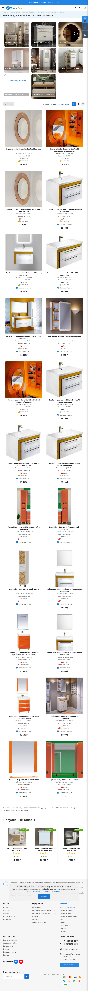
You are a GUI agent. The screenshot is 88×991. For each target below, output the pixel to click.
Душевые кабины (66, 910)
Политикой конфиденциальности (47, 891)
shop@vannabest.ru (70, 949)
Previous (79, 822)
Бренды (6, 955)
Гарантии (7, 907)
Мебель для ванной (67, 907)
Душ (61, 919)
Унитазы (63, 928)
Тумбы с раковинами (41, 42)
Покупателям (9, 936)
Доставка (6, 910)
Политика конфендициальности (43, 913)
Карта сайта (7, 919)
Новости (6, 949)
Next (83, 822)
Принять (44, 896)
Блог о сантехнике (10, 940)
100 (58, 104)
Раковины (63, 931)
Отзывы (34, 916)
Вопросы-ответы (9, 952)
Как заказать (8, 946)
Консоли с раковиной (14, 94)
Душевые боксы (66, 913)
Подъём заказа (9, 916)
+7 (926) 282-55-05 (70, 944)
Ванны (62, 922)
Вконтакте (16, 962)
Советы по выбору (10, 943)
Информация (37, 903)
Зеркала (63, 42)
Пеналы (35, 68)
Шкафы (8, 68)
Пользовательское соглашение (43, 910)
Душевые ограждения (68, 916)
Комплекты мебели (13, 42)
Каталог (63, 903)
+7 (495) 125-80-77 (70, 941)
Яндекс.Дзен (21, 962)
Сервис (6, 903)
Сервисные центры (38, 922)
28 (54, 104)
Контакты (35, 919)
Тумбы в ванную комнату (70, 68)
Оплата (6, 913)
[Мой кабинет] (80, 8)
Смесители (64, 925)
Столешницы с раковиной (43, 94)
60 (56, 104)
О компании (36, 907)
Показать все (64, 104)
